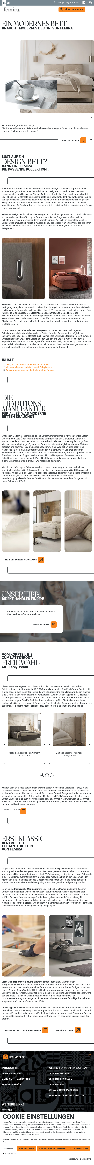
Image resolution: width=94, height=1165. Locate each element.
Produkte (10, 1068)
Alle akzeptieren (79, 1148)
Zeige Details (10, 1153)
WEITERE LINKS (13, 1104)
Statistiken (8, 1149)
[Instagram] (90, 2)
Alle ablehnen (26, 1148)
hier (4, 1142)
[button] (42, 775)
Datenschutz (85, 1159)
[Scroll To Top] (89, 1055)
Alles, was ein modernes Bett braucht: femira (27, 364)
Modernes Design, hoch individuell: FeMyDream (29, 367)
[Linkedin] (83, 2)
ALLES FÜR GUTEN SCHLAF (68, 1068)
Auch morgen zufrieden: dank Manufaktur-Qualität (30, 370)
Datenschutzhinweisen (31, 1134)
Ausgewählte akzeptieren (52, 1148)
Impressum (73, 1159)
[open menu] (88, 9)
